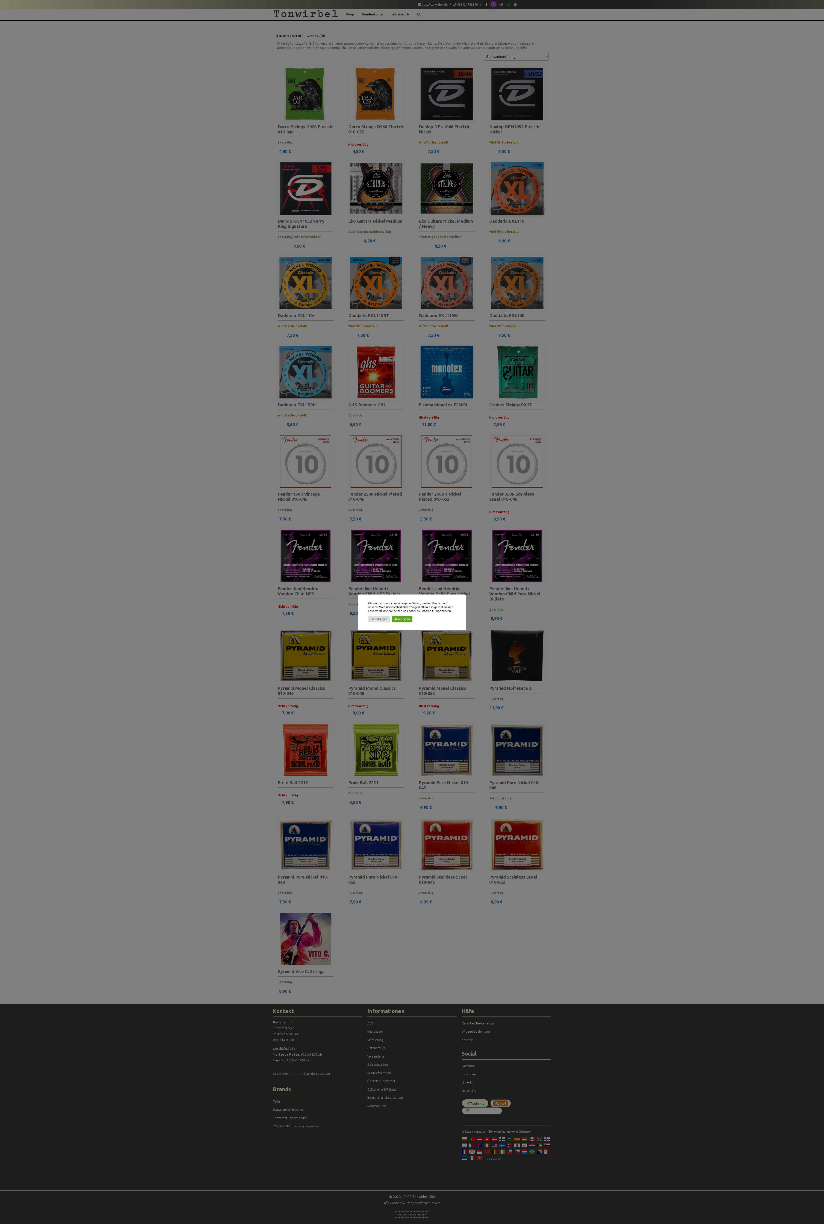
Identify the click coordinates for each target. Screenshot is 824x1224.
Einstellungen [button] (379, 618)
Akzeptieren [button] (402, 618)
